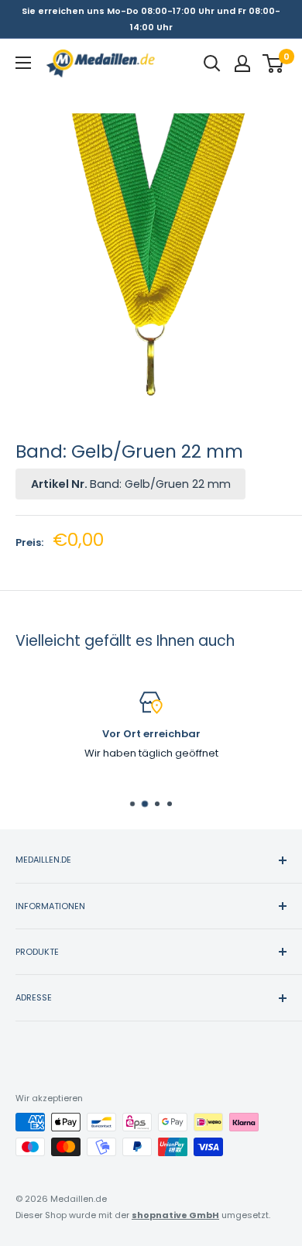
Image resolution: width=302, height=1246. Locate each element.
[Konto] (242, 63)
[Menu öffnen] (23, 63)
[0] (273, 63)
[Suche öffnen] (212, 63)
